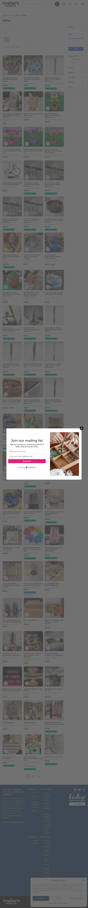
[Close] (81, 428)
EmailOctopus (31, 467)
